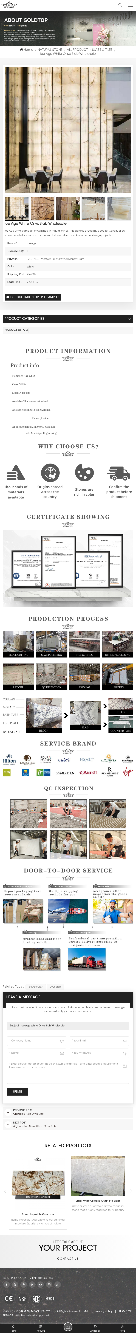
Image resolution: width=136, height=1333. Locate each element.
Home (28, 50)
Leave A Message (68, 1326)
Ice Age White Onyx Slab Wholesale (42, 1026)
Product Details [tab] (16, 330)
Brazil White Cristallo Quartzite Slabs (38, 1201)
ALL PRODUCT (77, 50)
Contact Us (68, 1259)
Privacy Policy (103, 1311)
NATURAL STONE (50, 50)
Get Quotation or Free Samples (34, 297)
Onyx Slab (55, 987)
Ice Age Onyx (36, 987)
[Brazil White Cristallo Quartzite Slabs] (38, 1176)
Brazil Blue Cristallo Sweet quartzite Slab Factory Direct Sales (99, 1201)
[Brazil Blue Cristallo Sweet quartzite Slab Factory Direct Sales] (98, 1176)
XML (86, 1311)
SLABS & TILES (102, 50)
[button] (131, 1191)
